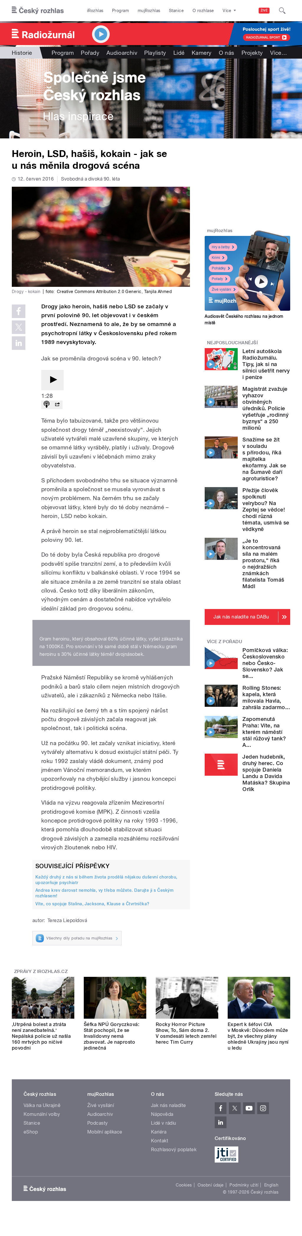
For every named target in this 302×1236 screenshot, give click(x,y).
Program (120, 10)
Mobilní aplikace (104, 1132)
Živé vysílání (221, 289)
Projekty (252, 52)
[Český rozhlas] (38, 10)
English (271, 1185)
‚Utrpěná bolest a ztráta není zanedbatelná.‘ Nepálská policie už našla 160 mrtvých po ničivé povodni (41, 1036)
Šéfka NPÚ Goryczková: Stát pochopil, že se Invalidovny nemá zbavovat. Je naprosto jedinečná (111, 1036)
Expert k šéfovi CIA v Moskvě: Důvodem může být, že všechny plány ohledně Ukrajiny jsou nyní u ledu (258, 1036)
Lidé (179, 52)
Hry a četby (221, 247)
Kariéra (158, 1132)
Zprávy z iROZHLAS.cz (41, 971)
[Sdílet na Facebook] (18, 311)
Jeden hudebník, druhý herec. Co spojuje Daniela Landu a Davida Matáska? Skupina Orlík (266, 773)
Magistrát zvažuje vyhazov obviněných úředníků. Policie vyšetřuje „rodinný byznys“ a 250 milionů (265, 408)
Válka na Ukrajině (42, 1105)
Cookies (184, 1185)
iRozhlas (95, 10)
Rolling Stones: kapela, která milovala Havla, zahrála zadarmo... (266, 697)
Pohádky (219, 268)
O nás (226, 52)
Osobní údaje (211, 1185)
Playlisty (155, 52)
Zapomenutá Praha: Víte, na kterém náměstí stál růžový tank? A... (264, 732)
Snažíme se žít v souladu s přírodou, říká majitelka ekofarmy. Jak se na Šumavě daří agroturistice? (264, 459)
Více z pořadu (224, 641)
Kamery (202, 52)
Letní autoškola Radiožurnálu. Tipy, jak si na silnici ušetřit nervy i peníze (266, 364)
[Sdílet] (57, 405)
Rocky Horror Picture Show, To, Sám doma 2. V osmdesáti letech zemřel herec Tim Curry (186, 1033)
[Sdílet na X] (18, 327)
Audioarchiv (121, 52)
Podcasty (97, 1123)
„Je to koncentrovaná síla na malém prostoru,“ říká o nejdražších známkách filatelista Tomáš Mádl (263, 563)
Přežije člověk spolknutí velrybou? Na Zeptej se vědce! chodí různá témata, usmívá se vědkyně (265, 509)
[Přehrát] (52, 380)
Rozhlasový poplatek (173, 1149)
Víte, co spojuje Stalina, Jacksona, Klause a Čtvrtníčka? (92, 903)
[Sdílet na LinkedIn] (18, 343)
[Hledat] (282, 10)
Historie (22, 52)
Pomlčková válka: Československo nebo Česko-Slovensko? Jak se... (265, 663)
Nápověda (162, 1114)
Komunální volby (42, 1114)
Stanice (176, 10)
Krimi (216, 258)
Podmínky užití (243, 1185)
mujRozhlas (149, 10)
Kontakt (159, 1141)
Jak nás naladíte (168, 1105)
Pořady (90, 52)
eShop (31, 1132)
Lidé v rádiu (163, 1123)
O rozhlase (203, 10)
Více (278, 52)
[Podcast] (46, 405)
